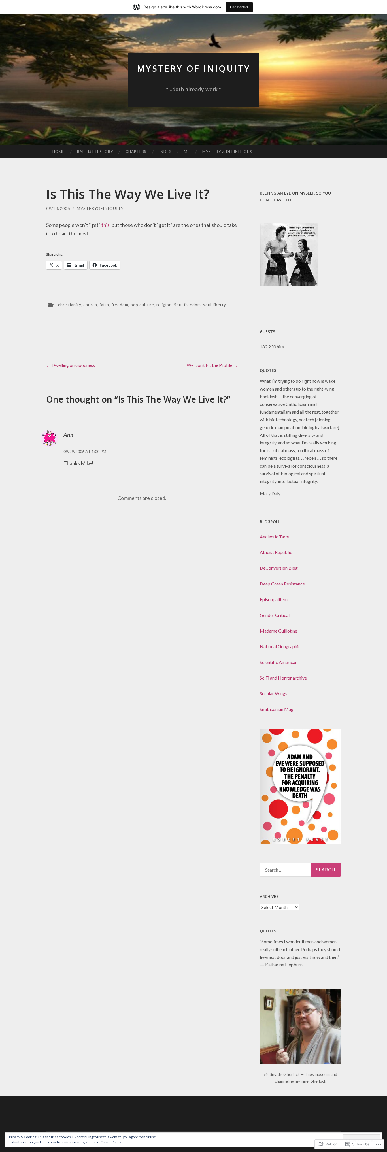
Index (165, 151)
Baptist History (95, 151)
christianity (69, 304)
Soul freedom (187, 304)
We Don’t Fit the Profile (212, 365)
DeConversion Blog (279, 567)
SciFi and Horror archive (283, 677)
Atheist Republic (276, 552)
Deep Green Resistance (282, 583)
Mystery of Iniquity (193, 68)
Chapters (136, 151)
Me (187, 151)
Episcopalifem (274, 599)
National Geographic (280, 646)
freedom (119, 304)
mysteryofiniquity (100, 208)
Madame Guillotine (278, 630)
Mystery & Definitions (227, 151)
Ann (68, 434)
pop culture (142, 304)
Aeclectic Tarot (275, 536)
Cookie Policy (111, 1142)
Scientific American (278, 662)
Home (58, 151)
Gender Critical (275, 615)
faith (104, 304)
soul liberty (214, 304)
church (90, 304)
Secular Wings (273, 693)
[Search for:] (300, 870)
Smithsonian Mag (277, 709)
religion (164, 304)
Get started (239, 7)
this (105, 225)
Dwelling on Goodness (70, 365)
